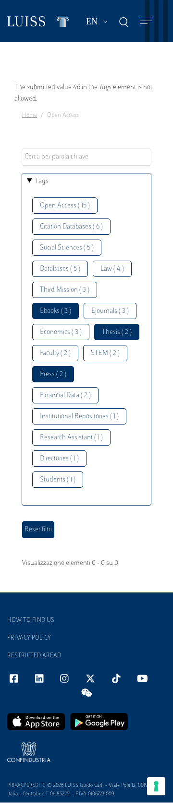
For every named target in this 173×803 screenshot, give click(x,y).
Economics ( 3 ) (61, 332)
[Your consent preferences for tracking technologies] (156, 786)
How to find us (30, 620)
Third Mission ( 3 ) (64, 290)
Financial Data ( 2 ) (65, 395)
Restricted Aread (34, 656)
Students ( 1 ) (57, 479)
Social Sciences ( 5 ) (67, 248)
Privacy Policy (29, 638)
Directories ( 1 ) (59, 458)
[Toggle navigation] (146, 21)
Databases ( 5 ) (60, 269)
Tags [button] (42, 181)
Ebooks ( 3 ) (55, 311)
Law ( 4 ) (112, 269)
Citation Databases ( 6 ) (71, 226)
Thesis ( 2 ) (117, 332)
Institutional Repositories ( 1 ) (79, 416)
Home (29, 115)
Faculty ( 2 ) (55, 353)
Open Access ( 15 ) (65, 205)
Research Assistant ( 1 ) (71, 437)
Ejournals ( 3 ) (110, 311)
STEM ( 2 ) (105, 353)
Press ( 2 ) (53, 374)
